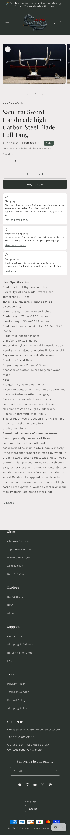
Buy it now (35, 184)
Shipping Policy (17, 708)
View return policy (15, 245)
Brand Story (15, 596)
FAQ (9, 660)
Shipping (23, 148)
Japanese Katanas (19, 549)
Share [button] (10, 502)
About (11, 613)
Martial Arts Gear (18, 557)
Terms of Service (18, 691)
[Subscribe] (56, 771)
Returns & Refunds (19, 652)
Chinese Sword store (28, 828)
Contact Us (14, 636)
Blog (10, 605)
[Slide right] (43, 94)
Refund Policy (16, 700)
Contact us (11, 271)
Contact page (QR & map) (24, 749)
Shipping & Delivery (20, 644)
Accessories (15, 565)
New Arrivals (15, 573)
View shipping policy (16, 219)
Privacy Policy (16, 683)
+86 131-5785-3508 (20, 737)
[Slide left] (27, 94)
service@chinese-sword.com (40, 729)
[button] (7, 23)
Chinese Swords (18, 541)
